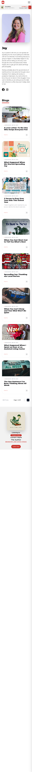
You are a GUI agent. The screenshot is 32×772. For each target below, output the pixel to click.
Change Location (16, 435)
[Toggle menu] (29, 2)
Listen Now (16, 446)
